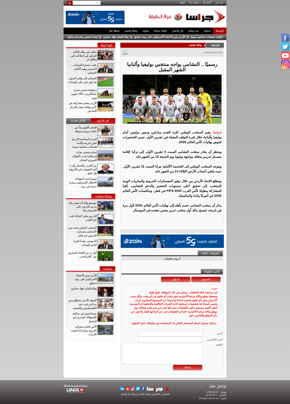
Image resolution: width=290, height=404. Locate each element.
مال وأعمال (177, 31)
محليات (207, 31)
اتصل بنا (207, 2)
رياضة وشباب (130, 31)
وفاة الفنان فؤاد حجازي (129, 36)
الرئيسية (220, 31)
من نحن (219, 2)
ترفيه (182, 2)
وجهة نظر (114, 31)
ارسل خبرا (194, 2)
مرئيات (145, 31)
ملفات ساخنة (160, 31)
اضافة (187, 367)
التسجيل (205, 279)
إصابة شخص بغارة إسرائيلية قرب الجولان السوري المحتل (80, 36)
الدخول (176, 279)
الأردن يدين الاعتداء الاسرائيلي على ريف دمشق (173, 36)
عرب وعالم (193, 31)
